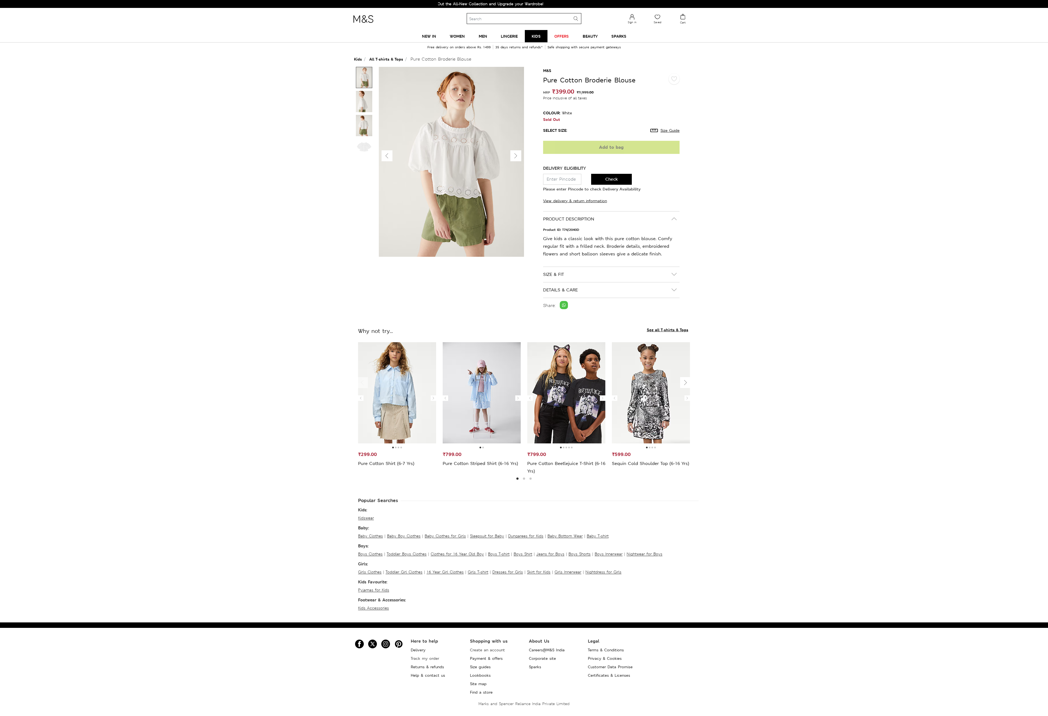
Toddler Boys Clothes (407, 553)
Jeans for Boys (550, 553)
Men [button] (483, 36)
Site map (478, 683)
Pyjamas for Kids (373, 589)
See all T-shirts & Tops (667, 329)
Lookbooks (480, 675)
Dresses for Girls (507, 571)
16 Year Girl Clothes (445, 571)
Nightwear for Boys (644, 553)
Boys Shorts (579, 553)
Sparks (535, 666)
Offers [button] (561, 36)
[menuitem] (429, 36)
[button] (515, 155)
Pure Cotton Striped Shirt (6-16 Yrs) (480, 463)
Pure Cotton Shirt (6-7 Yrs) (386, 463)
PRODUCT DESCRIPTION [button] (568, 219)
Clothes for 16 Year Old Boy (457, 553)
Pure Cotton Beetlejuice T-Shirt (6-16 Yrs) (566, 467)
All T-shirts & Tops (386, 59)
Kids (358, 59)
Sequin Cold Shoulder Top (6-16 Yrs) (650, 463)
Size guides (480, 666)
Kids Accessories (373, 607)
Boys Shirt (523, 553)
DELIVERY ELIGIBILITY (564, 168)
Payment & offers (486, 658)
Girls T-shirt (478, 571)
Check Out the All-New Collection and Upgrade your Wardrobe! (451, 3)
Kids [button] (536, 36)
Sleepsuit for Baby (487, 535)
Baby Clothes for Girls (445, 535)
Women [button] (457, 36)
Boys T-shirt (499, 553)
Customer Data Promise (610, 666)
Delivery (418, 650)
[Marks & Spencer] (363, 24)
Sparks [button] (618, 36)
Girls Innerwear (568, 571)
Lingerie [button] (509, 36)
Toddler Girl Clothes (404, 571)
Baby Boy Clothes (404, 535)
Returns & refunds (427, 666)
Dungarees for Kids (525, 535)
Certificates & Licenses (609, 675)
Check (611, 179)
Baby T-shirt (598, 535)
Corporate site (542, 658)
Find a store (481, 692)
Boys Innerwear (609, 553)
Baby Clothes (370, 535)
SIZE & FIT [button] (553, 274)
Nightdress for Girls (603, 571)
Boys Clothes (370, 553)
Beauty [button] (590, 36)
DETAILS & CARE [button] (560, 290)
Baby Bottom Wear (565, 535)
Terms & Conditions (606, 650)
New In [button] (429, 36)
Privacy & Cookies (605, 658)
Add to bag (611, 147)
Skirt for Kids (538, 571)
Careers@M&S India (547, 650)
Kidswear (366, 517)
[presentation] (361, 398)
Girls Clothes (370, 571)
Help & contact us (428, 675)
